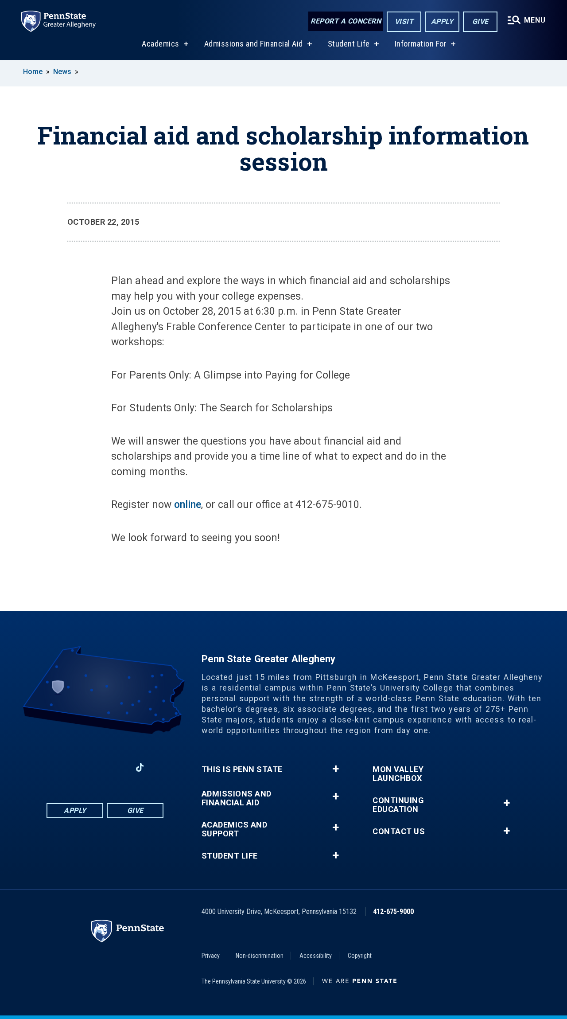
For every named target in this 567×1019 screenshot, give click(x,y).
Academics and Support (235, 829)
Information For (421, 43)
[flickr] (163, 767)
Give (480, 21)
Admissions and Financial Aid (253, 43)
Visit (404, 21)
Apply (442, 21)
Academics (160, 43)
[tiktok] (139, 767)
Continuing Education (398, 805)
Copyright (360, 955)
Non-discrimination (260, 955)
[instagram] (47, 767)
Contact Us (399, 831)
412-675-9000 (393, 911)
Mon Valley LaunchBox (398, 774)
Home (33, 71)
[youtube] (116, 767)
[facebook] (70, 767)
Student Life (349, 43)
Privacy (211, 955)
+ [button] (335, 769)
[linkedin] (93, 767)
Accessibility (315, 955)
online (187, 505)
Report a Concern (346, 21)
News (62, 71)
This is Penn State (242, 769)
